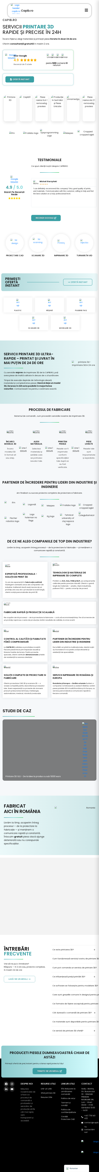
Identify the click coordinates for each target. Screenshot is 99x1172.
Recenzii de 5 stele (23, 64)
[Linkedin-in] (6, 1089)
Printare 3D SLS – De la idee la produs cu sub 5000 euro (33, 776)
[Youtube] (12, 1089)
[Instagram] (12, 1084)
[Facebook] (6, 1084)
